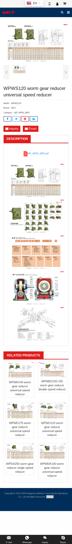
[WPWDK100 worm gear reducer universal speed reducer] (52, 451)
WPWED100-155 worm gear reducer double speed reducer (52, 385)
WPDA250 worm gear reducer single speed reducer (20, 467)
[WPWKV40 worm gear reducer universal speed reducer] (20, 370)
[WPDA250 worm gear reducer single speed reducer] (20, 451)
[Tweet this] (16, 119)
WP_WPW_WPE (22, 112)
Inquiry (13, 128)
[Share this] (7, 119)
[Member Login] (57, 4)
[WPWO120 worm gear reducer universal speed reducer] (52, 411)
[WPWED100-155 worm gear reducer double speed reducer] (52, 370)
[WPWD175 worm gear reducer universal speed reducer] (20, 411)
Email (32, 128)
